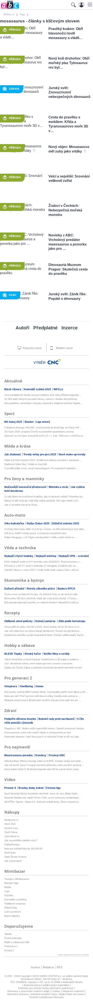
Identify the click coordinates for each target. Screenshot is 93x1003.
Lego (7, 891)
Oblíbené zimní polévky (18, 621)
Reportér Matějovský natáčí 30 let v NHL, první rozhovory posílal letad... (42, 797)
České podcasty (13, 938)
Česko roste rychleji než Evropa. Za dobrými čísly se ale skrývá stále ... (42, 594)
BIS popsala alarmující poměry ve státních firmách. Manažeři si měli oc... (42, 602)
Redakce (48, 967)
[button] (89, 4)
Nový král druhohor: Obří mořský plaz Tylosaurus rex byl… (68, 63)
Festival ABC (57, 755)
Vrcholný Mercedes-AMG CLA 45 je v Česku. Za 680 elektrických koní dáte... (45, 529)
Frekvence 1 (11, 946)
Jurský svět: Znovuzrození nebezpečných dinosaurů (69, 92)
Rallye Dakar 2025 (38, 523)
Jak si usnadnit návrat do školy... (21, 504)
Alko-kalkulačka (14, 523)
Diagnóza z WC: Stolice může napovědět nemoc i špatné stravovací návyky (44, 728)
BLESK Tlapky (13, 653)
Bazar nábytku (12, 916)
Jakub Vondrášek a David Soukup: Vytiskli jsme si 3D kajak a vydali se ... (42, 659)
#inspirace (11, 686)
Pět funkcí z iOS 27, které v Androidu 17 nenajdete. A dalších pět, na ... (41, 565)
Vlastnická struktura (17, 994)
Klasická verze (32, 348)
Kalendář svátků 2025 (38, 389)
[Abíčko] (9, 8)
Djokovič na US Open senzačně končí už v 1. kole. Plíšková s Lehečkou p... (44, 435)
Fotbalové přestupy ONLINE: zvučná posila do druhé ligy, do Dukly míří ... (43, 427)
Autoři (22, 327)
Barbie (7, 887)
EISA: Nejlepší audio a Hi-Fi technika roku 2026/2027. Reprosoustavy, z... (43, 561)
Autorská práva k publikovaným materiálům (46, 985)
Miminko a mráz (59, 487)
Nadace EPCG (66, 588)
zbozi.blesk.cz (11, 836)
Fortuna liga (53, 787)
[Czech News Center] (54, 361)
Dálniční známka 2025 (65, 523)
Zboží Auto (10, 852)
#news (39, 686)
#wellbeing (27, 686)
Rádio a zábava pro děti (16, 942)
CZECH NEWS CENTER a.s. (47, 976)
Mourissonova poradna (18, 755)
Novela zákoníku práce (41, 588)
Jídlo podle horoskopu (71, 621)
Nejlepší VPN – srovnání (74, 556)
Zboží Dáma (10, 832)
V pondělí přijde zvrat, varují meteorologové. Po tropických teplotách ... (41, 468)
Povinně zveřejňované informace (46, 997)
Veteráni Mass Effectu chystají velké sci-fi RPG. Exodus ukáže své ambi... (43, 761)
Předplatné (45, 327)
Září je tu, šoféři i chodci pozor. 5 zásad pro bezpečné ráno (35, 533)
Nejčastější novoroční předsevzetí (25, 487)
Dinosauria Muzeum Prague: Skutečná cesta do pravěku (68, 269)
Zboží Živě (10, 824)
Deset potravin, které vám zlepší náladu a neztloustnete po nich (37, 732)
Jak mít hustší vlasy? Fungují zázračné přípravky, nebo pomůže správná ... (44, 765)
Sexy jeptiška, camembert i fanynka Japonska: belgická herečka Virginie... (43, 403)
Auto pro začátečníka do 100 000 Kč (23, 848)
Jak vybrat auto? (13, 861)
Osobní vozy (11, 828)
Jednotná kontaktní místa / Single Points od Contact (57, 994)
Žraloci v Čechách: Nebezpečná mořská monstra (65, 210)
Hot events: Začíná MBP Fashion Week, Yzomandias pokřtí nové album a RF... (45, 692)
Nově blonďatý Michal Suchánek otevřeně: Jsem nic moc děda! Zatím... (41, 793)
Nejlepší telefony (46, 556)
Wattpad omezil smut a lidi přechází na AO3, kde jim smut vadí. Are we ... (42, 700)
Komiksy (41, 755)
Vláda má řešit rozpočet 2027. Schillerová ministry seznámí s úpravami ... (42, 460)
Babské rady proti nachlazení (56, 718)
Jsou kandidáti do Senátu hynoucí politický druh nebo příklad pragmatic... (42, 395)
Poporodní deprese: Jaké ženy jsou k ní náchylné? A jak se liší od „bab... (42, 736)
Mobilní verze (64, 348)
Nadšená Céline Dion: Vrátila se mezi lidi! (25, 464)
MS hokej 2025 (13, 421)
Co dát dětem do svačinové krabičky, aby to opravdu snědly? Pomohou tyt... (44, 496)
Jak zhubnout (12, 454)
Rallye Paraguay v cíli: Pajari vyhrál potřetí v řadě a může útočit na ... (40, 537)
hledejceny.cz (11, 820)
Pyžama (8, 895)
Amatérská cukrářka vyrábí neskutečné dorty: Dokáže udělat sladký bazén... (44, 635)
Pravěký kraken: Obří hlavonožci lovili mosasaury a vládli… (65, 33)
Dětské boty (10, 907)
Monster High (11, 883)
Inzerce (69, 327)
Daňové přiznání (14, 588)
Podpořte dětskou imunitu (20, 718)
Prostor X (10, 787)
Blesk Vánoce (13, 389)
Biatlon (29, 421)
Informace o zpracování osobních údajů (28, 991)
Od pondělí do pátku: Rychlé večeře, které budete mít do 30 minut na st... (42, 627)
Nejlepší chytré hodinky (19, 556)
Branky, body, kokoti (31, 787)
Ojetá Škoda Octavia (15, 856)
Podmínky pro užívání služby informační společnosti (45, 988)
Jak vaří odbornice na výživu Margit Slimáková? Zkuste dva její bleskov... (42, 631)
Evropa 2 (9, 950)
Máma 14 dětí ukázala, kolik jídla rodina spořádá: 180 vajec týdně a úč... (42, 500)
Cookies (55, 991)
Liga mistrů (43, 421)
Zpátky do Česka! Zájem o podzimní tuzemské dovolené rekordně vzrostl (43, 667)
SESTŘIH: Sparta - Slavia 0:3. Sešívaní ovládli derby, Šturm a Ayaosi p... (42, 801)
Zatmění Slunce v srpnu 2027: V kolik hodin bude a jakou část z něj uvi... (42, 570)
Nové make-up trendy (72, 454)
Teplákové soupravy (15, 903)
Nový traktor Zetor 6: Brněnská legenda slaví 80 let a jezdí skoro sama (41, 769)
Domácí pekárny (45, 621)
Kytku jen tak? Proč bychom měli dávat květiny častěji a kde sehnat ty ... (42, 696)
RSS (60, 967)
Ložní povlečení (12, 911)
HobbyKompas (12, 844)
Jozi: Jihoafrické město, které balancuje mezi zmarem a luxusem (38, 663)
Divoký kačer (33, 653)
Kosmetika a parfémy (15, 899)
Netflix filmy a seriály (57, 653)
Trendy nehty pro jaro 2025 (40, 454)
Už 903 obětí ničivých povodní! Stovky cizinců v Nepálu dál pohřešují (40, 399)
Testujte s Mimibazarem (16, 879)
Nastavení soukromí (73, 991)
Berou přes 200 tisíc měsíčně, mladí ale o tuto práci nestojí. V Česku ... (41, 598)
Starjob (8, 934)
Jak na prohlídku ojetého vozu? (20, 840)
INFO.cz (58, 389)
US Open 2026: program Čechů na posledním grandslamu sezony (39, 431)
